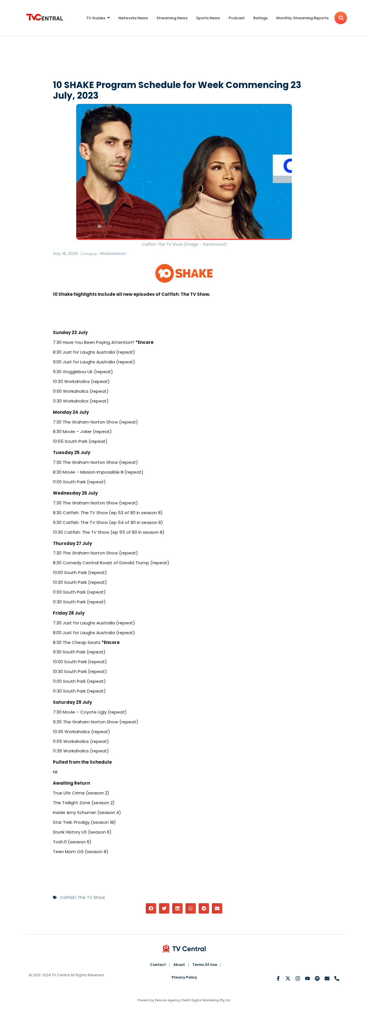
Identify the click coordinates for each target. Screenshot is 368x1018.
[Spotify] (317, 978)
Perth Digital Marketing (201, 1000)
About (179, 964)
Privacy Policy (184, 977)
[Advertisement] (184, 59)
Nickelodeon (113, 253)
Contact (158, 964)
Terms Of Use (204, 964)
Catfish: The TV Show (82, 897)
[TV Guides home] (44, 17)
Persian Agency (167, 1000)
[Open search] (340, 18)
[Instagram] (297, 978)
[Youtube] (307, 978)
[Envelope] (327, 978)
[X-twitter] (287, 978)
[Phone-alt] (336, 978)
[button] (151, 908)
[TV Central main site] (184, 948)
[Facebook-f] (278, 978)
